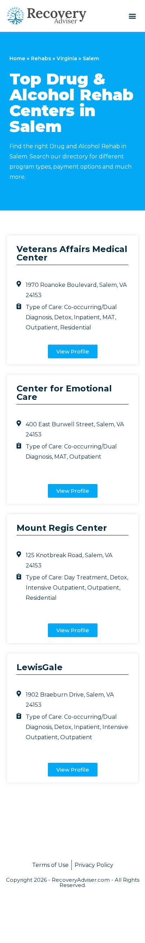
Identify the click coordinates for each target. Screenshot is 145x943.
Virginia (67, 58)
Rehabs (41, 58)
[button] (132, 15)
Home (17, 58)
